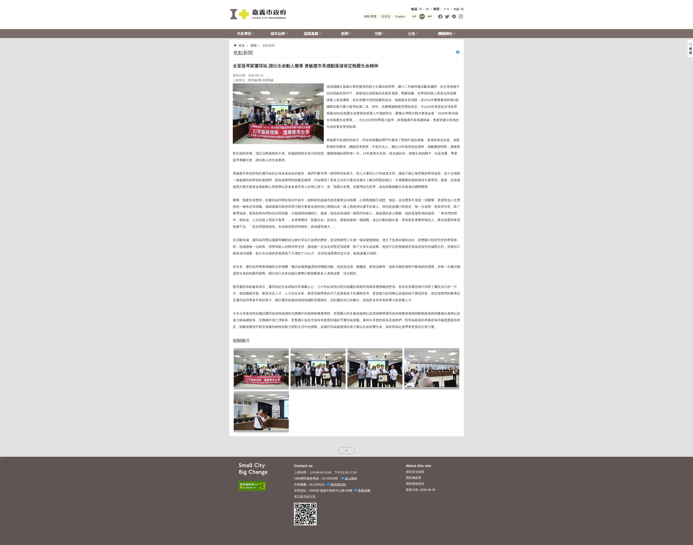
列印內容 (458, 52)
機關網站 (445, 34)
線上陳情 (351, 478)
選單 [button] (346, 450)
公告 (411, 34)
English (400, 16)
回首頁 (386, 16)
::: (1, 458)
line (454, 16)
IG (461, 16)
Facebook (440, 16)
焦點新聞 (268, 45)
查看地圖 (364, 490)
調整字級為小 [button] (414, 16)
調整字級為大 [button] (430, 16)
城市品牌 (278, 34)
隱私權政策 (413, 477)
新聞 (344, 34)
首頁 (242, 45)
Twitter (447, 16)
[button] (261, 368)
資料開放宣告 (415, 483)
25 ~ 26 (424, 9)
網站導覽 (370, 16)
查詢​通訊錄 (338, 484)
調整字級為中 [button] (422, 16)
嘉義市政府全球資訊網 (258, 14)
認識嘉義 (311, 34)
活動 (378, 34)
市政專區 (244, 34)
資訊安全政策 (415, 472)
